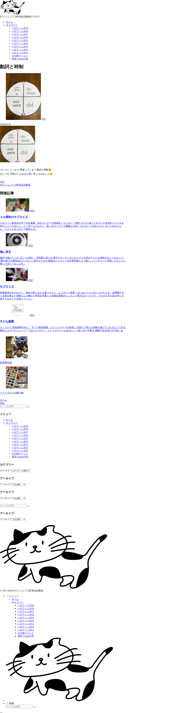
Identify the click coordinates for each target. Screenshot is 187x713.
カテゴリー (6, 470)
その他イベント (20, 453)
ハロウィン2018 (20, 429)
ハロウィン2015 (20, 438)
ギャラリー (12, 423)
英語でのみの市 (20, 456)
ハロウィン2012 (20, 447)
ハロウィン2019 (20, 426)
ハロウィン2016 (20, 435)
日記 (2, 182)
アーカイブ (6, 484)
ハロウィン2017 (20, 432)
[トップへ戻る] (1, 712)
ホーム (9, 420)
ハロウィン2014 (20, 441)
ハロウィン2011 (20, 450)
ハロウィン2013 (20, 444)
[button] (29, 506)
